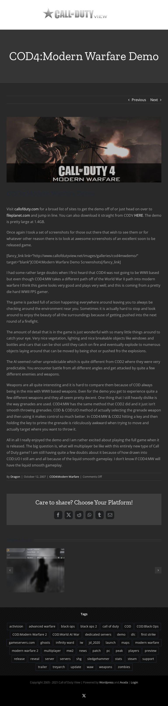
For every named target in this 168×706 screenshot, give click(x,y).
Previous (139, 99)
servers (65, 659)
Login (134, 682)
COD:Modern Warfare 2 (29, 634)
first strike (148, 634)
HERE (138, 215)
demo (121, 634)
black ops (68, 626)
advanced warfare (42, 626)
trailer (42, 667)
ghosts (45, 642)
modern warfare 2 (25, 651)
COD (127, 626)
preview (150, 651)
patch (97, 651)
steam (132, 659)
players (133, 651)
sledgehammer (98, 659)
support (148, 659)
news (83, 651)
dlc (133, 634)
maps (125, 642)
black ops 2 (88, 626)
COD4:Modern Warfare (64, 477)
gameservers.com (22, 642)
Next (154, 99)
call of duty (111, 626)
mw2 (70, 651)
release (19, 659)
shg (79, 659)
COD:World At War (65, 634)
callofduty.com (26, 209)
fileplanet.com (18, 215)
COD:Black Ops (148, 626)
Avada (124, 682)
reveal (34, 659)
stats (118, 659)
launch (111, 642)
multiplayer (52, 651)
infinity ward (65, 642)
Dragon (15, 477)
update (76, 667)
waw (90, 667)
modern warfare (147, 642)
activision (16, 626)
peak (119, 651)
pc (108, 651)
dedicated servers (98, 634)
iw (81, 642)
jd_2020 (94, 642)
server (49, 659)
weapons (105, 667)
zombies (124, 667)
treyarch (59, 667)
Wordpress (106, 682)
